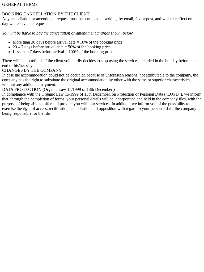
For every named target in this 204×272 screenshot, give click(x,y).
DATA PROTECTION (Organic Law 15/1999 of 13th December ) (58, 89)
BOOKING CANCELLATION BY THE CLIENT (46, 14)
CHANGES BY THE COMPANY (32, 70)
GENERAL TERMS (20, 4)
